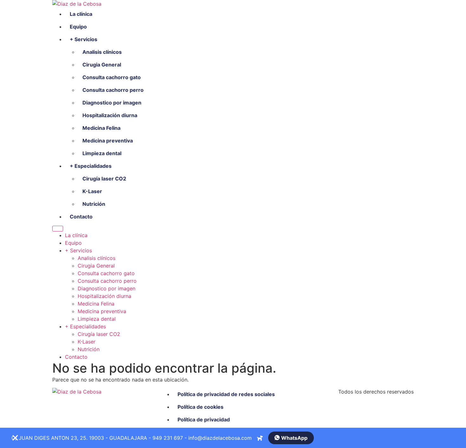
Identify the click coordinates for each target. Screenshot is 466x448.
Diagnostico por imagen (111, 102)
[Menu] (57, 228)
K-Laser (92, 191)
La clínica (81, 14)
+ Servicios (83, 39)
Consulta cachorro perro (113, 90)
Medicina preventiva (107, 140)
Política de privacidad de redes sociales (226, 394)
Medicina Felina (101, 128)
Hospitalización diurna (109, 115)
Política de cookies (200, 407)
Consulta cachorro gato (111, 77)
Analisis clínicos (102, 52)
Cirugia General (101, 64)
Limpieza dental (101, 153)
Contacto (81, 216)
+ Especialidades (91, 166)
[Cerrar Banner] (15, 438)
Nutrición (93, 204)
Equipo (78, 26)
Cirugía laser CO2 (104, 178)
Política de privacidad (204, 419)
